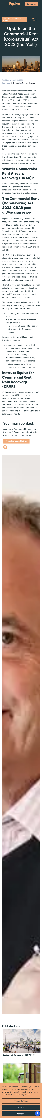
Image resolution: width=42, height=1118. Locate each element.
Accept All (21, 1114)
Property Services (28, 83)
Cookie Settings (21, 1101)
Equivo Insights (9, 18)
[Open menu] (1, 4)
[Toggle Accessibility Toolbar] (37, 1113)
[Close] (38, 1086)
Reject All (21, 1107)
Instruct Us (31, 4)
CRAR (4, 184)
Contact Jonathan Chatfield (16, 441)
